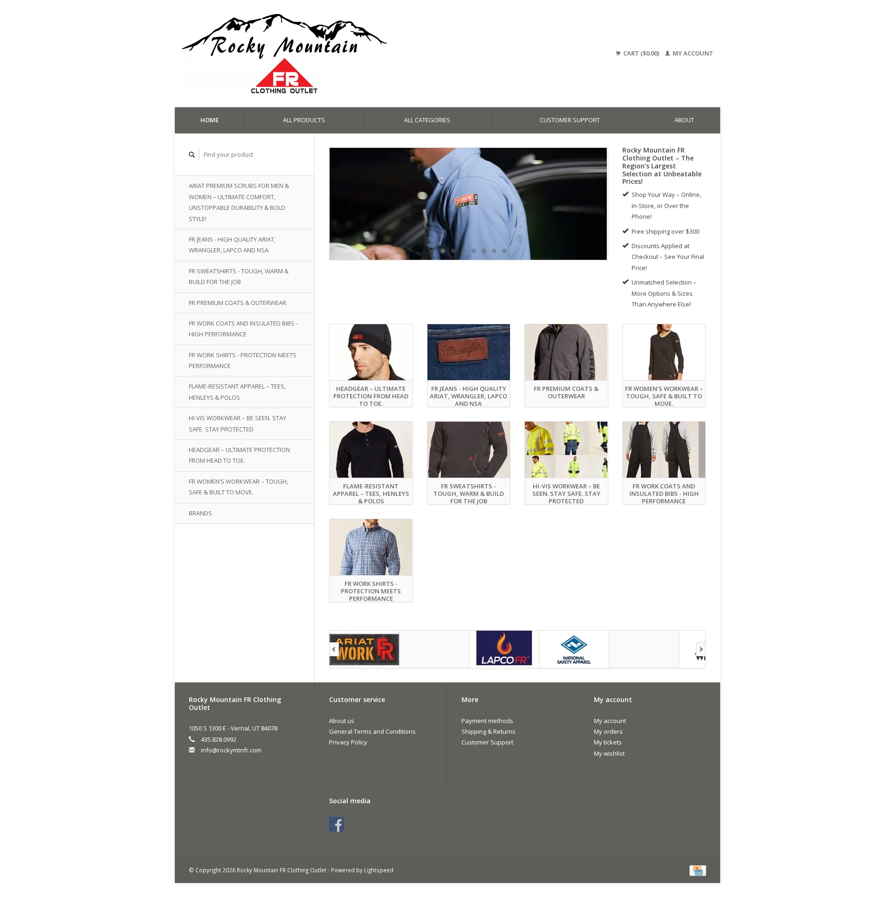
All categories (427, 120)
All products (304, 120)
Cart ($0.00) (641, 53)
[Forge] (434, 649)
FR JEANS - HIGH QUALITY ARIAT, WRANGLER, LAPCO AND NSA (232, 244)
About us (341, 720)
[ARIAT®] (364, 649)
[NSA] (469, 204)
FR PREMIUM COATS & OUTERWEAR (237, 303)
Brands (200, 513)
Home (209, 120)
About (684, 120)
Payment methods (487, 720)
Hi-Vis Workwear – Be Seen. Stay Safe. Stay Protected (237, 423)
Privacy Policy (348, 742)
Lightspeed (378, 870)
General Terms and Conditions (372, 731)
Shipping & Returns (488, 731)
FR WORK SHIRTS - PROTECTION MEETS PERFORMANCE (242, 360)
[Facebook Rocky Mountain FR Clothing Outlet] (336, 824)
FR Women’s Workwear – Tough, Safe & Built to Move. (238, 486)
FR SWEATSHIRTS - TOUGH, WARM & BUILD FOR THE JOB (239, 276)
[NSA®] (574, 649)
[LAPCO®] (504, 649)
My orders (608, 731)
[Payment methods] (697, 870)
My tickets (608, 742)
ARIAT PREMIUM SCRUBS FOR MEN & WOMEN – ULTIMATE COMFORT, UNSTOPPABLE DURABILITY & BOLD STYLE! (239, 202)
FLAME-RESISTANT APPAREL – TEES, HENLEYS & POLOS (237, 391)
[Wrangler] (644, 649)
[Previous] (334, 649)
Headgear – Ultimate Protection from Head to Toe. (239, 455)
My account (692, 53)
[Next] (701, 649)
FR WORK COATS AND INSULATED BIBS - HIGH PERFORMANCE (243, 328)
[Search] (192, 154)
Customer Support (570, 120)
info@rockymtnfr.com (231, 750)
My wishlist (609, 753)
